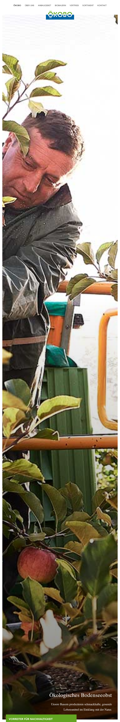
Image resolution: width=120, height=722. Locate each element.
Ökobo (17, 5)
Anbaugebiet (44, 5)
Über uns (29, 5)
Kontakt (102, 5)
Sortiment (88, 5)
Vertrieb (74, 5)
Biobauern (60, 5)
